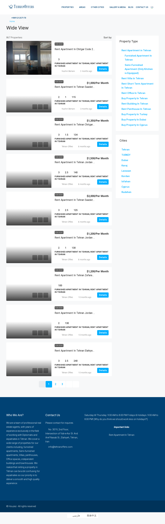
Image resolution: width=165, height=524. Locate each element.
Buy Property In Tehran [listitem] (134, 98)
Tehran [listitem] (125, 149)
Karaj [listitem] (124, 165)
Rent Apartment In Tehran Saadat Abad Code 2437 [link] (83, 86)
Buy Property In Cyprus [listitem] (134, 125)
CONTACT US (142, 7)
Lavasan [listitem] (126, 170)
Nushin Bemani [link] (68, 71)
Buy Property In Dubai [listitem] (133, 119)
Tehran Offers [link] (67, 146)
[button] (153, 27)
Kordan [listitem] (125, 176)
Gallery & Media (118, 7)
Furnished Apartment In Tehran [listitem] (138, 57)
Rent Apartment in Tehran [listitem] (136, 50)
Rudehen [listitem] (126, 192)
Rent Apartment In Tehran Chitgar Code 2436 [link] (80, 124)
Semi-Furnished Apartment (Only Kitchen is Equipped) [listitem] (139, 69)
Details (103, 68)
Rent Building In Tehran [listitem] (134, 103)
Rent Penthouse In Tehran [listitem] (136, 109)
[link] (28, 58)
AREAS (82, 7)
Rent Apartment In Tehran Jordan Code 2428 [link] (80, 312)
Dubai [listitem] (124, 160)
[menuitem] (17, 18)
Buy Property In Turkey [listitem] (134, 114)
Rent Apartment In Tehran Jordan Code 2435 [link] (80, 162)
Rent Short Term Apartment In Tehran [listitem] (137, 85)
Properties (68, 7)
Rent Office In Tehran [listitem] (133, 93)
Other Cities (97, 7)
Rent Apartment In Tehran (121, 435)
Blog (130, 7)
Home (12, 21)
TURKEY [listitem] (125, 154)
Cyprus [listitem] (125, 186)
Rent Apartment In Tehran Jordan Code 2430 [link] (80, 237)
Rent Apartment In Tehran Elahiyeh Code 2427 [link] (81, 350)
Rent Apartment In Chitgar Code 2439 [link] (76, 49)
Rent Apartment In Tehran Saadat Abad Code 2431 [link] (83, 199)
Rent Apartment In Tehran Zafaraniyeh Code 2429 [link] (83, 275)
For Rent (59, 44)
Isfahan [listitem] (125, 181)
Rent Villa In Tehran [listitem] (132, 78)
